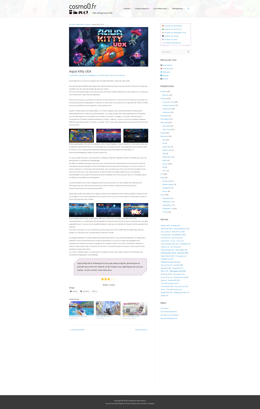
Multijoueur (168, 253)
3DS (164, 140)
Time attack (167, 286)
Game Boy (166, 147)
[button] (188, 9)
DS (163, 143)
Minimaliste (181, 250)
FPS (172, 241)
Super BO (174, 280)
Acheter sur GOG (170, 39)
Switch (107, 75)
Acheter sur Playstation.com (175, 33)
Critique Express (168, 105)
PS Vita (101, 75)
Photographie (180, 256)
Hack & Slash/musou (169, 244)
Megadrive (166, 188)
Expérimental (176, 238)
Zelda (164, 295)
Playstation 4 (93, 75)
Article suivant (141, 330)
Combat (166, 234)
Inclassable (185, 244)
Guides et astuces (141, 9)
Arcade (163, 91)
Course (165, 238)
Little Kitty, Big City (102, 316)
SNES (164, 160)
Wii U (164, 171)
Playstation (166, 198)
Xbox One (114, 75)
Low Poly (175, 247)
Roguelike (177, 268)
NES (164, 153)
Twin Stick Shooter (174, 289)
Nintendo (164, 136)
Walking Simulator (181, 292)
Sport (164, 280)
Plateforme (167, 259)
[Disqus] (108, 360)
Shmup (122, 75)
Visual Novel (167, 292)
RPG (164, 271)
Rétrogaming (177, 9)
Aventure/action (181, 228)
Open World (167, 256)
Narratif (182, 253)
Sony (162, 195)
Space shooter (167, 277)
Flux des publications (168, 312)
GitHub (165, 79)
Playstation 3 (167, 205)
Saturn (165, 191)
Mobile (163, 133)
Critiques (126, 9)
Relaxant (166, 268)
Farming (165, 241)
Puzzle (178, 265)
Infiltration (165, 247)
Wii (163, 167)
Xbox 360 (166, 126)
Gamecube (166, 150)
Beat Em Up (178, 232)
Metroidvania (167, 250)
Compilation (179, 234)
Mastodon (166, 72)
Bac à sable (166, 232)
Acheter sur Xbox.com (173, 29)
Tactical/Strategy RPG (169, 283)
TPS (163, 289)
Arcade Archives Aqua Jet (78, 316)
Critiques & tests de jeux (91, 8)
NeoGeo (165, 95)
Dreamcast (166, 181)
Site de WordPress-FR (168, 318)
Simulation (179, 274)
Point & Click (166, 265)
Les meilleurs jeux (160, 9)
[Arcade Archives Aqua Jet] (81, 308)
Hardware (166, 112)
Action (165, 225)
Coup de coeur (168, 102)
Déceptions (167, 109)
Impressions (165, 119)
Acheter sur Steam (171, 36)
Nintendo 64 (167, 157)
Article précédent (77, 330)
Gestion (180, 241)
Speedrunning (181, 277)
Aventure (166, 228)
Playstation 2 (167, 202)
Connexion (164, 308)
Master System (168, 184)
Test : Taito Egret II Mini (131, 316)
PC (86, 75)
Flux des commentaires (169, 315)
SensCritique (167, 65)
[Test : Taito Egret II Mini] (135, 308)
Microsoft (164, 122)
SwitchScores (167, 69)
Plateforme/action (170, 262)
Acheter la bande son (172, 43)
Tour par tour (181, 286)
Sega (162, 178)
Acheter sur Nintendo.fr (173, 26)
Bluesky (165, 75)
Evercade (164, 116)
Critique (81, 75)
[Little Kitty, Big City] (108, 308)
